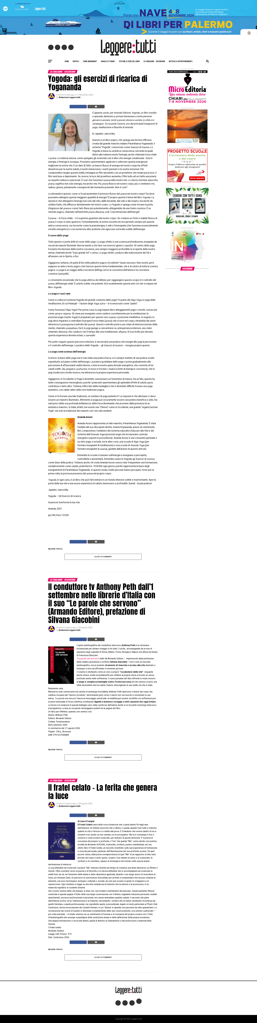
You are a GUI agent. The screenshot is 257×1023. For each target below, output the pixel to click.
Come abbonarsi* (90, 61)
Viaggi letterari (108, 61)
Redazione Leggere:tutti (69, 97)
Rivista (76, 61)
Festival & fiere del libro (129, 61)
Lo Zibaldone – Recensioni (154, 61)
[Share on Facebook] (78, 106)
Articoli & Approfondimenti (180, 61)
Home (67, 61)
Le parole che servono (87, 658)
